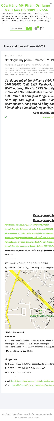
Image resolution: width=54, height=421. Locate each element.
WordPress (36, 417)
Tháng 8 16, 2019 (14, 56)
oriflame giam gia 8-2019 (14, 73)
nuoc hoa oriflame (39, 71)
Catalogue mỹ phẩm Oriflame (37, 65)
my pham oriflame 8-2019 (21, 71)
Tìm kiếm (29, 28)
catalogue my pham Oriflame (19, 68)
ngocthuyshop (17, 65)
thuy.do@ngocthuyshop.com (22, 381)
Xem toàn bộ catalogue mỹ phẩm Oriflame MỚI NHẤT (27, 225)
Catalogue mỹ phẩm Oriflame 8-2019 (29, 60)
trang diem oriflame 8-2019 (22, 75)
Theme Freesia (19, 417)
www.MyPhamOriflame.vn (23, 385)
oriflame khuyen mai (32, 73)
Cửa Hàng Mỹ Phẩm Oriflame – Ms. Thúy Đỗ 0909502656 (25, 7)
